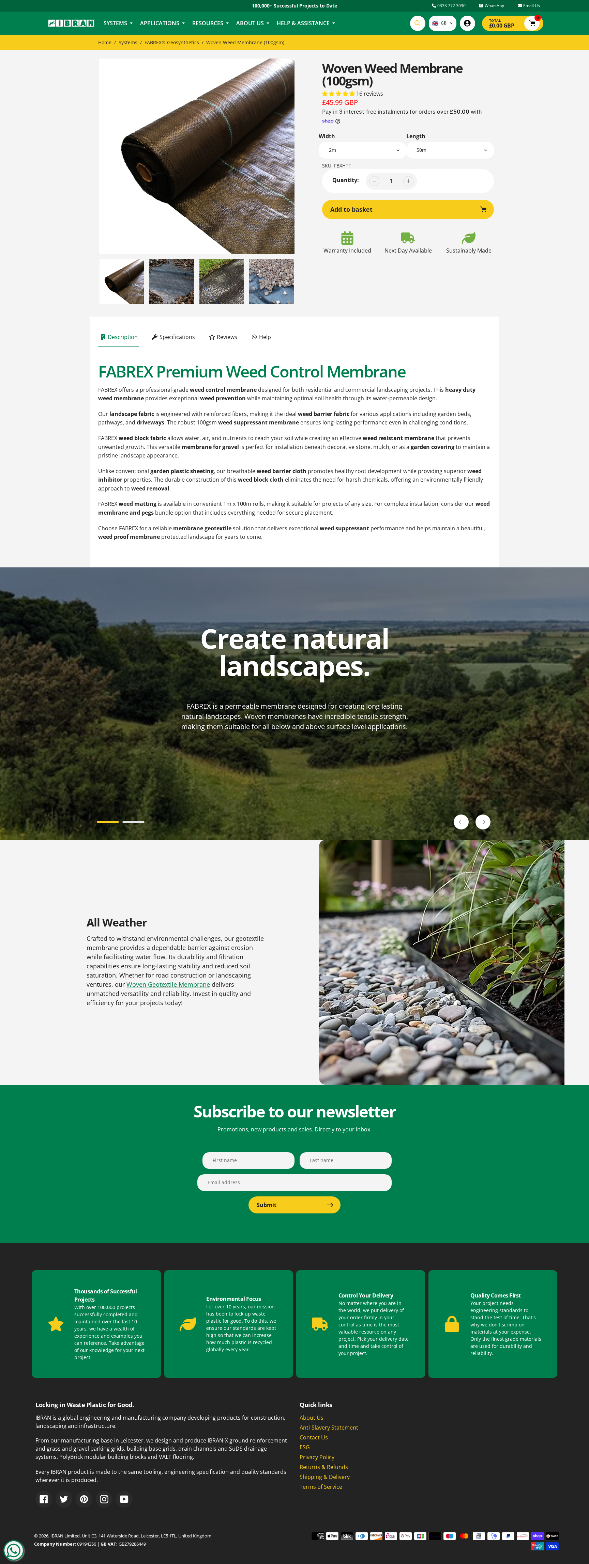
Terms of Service (321, 1486)
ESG (305, 1447)
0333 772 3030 (451, 6)
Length (415, 136)
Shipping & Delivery (325, 1477)
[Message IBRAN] (13, 1550)
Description (122, 337)
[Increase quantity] (408, 181)
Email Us (531, 6)
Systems (128, 42)
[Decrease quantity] (374, 181)
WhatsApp (494, 6)
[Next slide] (482, 822)
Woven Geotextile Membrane (168, 984)
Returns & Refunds (324, 1467)
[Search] (417, 23)
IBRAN (56, 1536)
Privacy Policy (317, 1457)
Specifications (176, 337)
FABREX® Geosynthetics (172, 42)
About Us (311, 1417)
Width (327, 136)
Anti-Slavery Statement (329, 1427)
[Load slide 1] (108, 823)
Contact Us (314, 1437)
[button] (339, 93)
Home (104, 42)
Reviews (226, 337)
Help (264, 337)
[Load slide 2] (133, 823)
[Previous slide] (461, 822)
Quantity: (345, 180)
